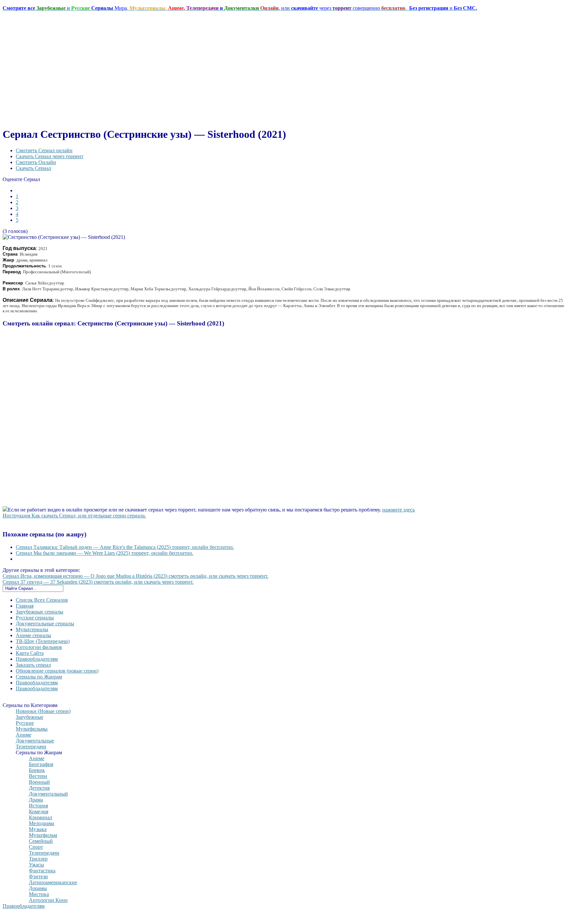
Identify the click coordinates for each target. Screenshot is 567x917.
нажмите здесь (398, 509)
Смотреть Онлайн (36, 162)
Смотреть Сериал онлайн (44, 150)
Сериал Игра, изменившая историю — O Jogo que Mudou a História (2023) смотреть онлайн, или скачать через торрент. (135, 576)
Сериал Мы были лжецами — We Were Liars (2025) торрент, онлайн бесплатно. (104, 553)
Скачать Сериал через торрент (49, 156)
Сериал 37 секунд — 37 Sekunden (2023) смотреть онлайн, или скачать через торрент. (98, 582)
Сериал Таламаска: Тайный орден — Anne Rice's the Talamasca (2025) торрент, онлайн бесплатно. (125, 547)
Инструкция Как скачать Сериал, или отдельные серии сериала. (74, 515)
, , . (240, 8)
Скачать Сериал (33, 168)
